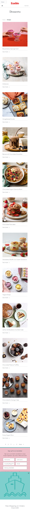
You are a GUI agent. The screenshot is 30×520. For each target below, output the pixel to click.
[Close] (28, 473)
